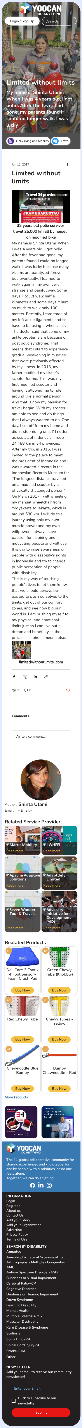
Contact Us (15, 1215)
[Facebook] (32, 1185)
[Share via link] (46, 677)
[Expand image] (21, 650)
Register (13, 1205)
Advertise (14, 1229)
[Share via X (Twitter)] (25, 677)
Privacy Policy (17, 1234)
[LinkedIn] (41, 1185)
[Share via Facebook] (14, 677)
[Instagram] (49, 1185)
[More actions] (67, 164)
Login (10, 1201)
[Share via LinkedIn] (35, 677)
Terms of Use (17, 1239)
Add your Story (18, 1220)
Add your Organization (24, 1225)
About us (13, 1210)
